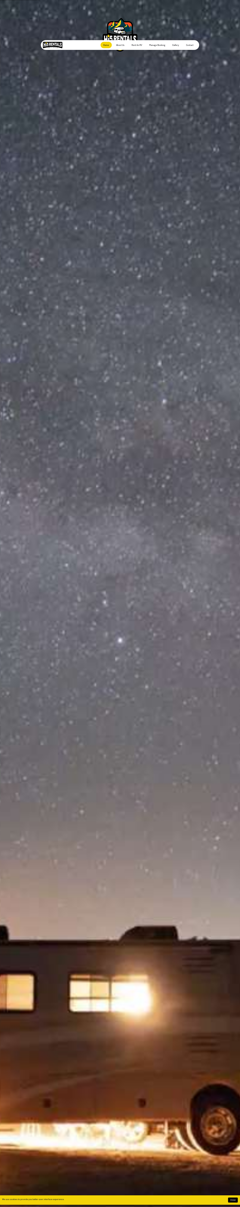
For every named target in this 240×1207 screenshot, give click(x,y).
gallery (175, 44)
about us (120, 44)
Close (233, 1200)
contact (190, 44)
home (106, 44)
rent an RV (137, 44)
